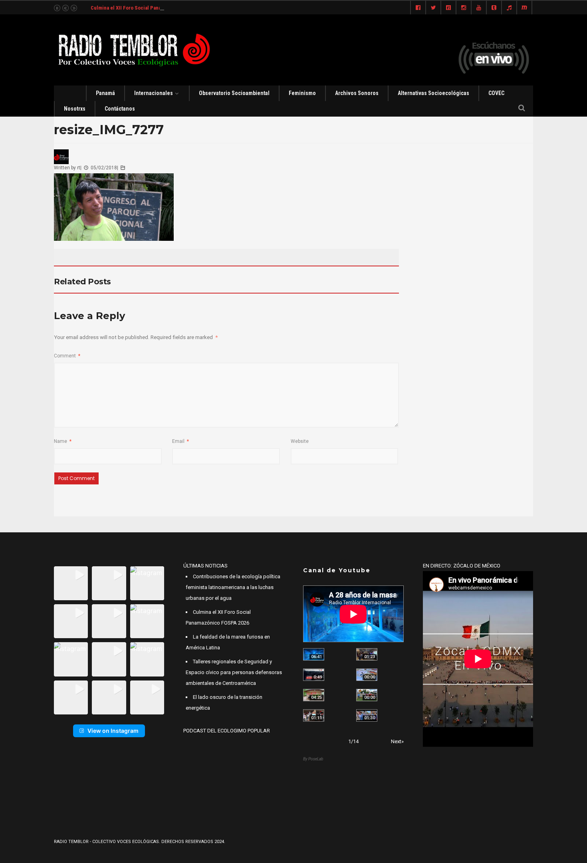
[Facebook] (418, 8)
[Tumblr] (494, 8)
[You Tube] (479, 8)
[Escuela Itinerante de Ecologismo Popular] (313, 695)
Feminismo (302, 93)
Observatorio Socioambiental (234, 93)
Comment (67, 356)
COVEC (496, 93)
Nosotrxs (74, 108)
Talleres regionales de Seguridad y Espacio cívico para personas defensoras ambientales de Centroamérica (234, 672)
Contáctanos (120, 108)
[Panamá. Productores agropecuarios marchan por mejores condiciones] (366, 715)
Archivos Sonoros (357, 93)
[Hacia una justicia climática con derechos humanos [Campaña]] (313, 675)
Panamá (105, 93)
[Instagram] (464, 8)
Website (300, 441)
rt (78, 168)
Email (180, 441)
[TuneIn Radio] (509, 8)
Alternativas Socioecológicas (433, 93)
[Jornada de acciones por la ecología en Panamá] (366, 695)
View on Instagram (113, 730)
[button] (71, 583)
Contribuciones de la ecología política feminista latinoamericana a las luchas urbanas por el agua (233, 587)
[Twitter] (433, 8)
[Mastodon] (524, 8)
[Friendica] (448, 8)
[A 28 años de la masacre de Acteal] (313, 654)
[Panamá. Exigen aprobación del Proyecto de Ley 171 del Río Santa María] (313, 715)
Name (62, 441)
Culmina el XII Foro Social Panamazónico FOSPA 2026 (151, 8)
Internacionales (153, 93)
